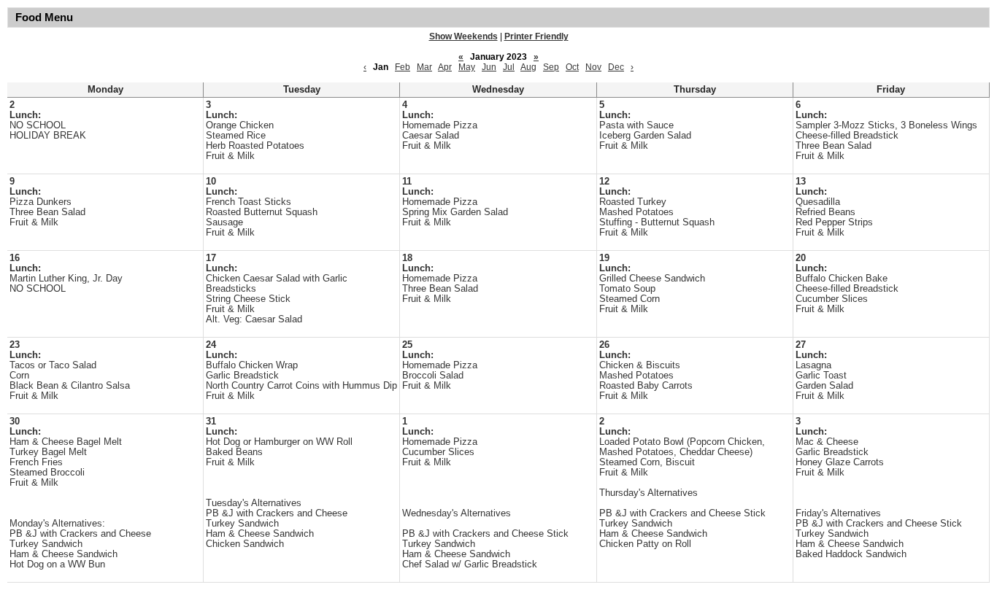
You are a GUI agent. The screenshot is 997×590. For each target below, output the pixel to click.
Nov (593, 67)
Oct (572, 67)
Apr (445, 67)
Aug (528, 67)
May (466, 67)
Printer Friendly (536, 36)
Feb (402, 67)
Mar (424, 67)
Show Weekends (463, 36)
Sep (551, 67)
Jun (489, 67)
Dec (616, 67)
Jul (509, 67)
